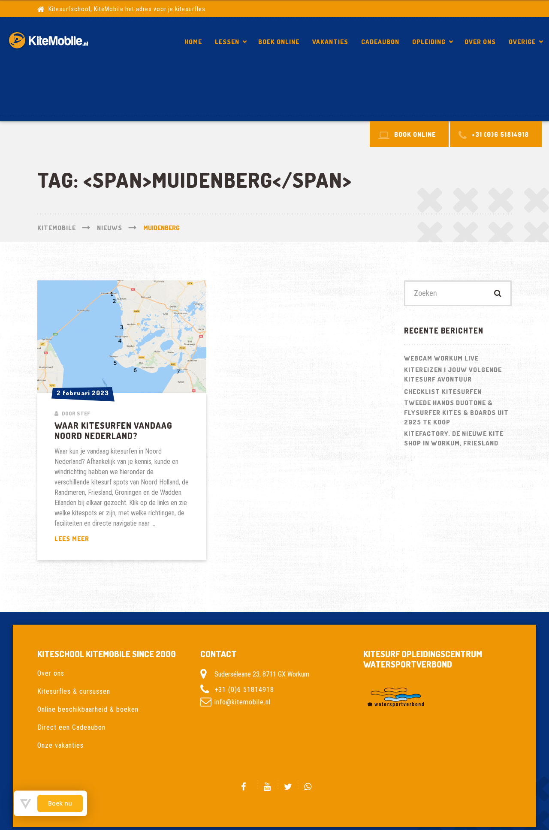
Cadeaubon (380, 42)
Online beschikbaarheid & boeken (88, 709)
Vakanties (330, 42)
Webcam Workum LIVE (441, 358)
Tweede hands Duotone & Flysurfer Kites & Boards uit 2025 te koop (456, 412)
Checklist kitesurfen (443, 392)
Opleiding (429, 42)
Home (193, 42)
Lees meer (92, 539)
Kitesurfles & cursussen (73, 691)
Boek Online (278, 42)
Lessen (227, 42)
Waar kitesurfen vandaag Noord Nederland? (451, 96)
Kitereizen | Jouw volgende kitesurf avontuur (453, 375)
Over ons (480, 42)
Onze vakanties (60, 745)
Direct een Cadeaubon (71, 727)
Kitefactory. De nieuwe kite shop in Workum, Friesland (454, 439)
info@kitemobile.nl (242, 702)
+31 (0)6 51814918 (244, 690)
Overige (522, 42)
